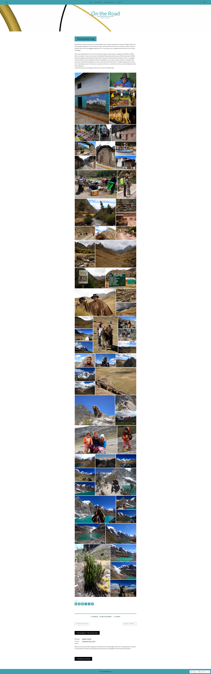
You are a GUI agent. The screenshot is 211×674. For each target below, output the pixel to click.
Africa (119, 2)
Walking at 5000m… (129, 623)
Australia (98, 2)
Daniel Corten (86, 639)
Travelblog (95, 616)
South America (109, 2)
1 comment (117, 616)
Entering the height (82, 623)
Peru (103, 616)
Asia (90, 2)
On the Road (105, 13)
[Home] (6, 2)
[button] (92, 98)
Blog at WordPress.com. (105, 671)
